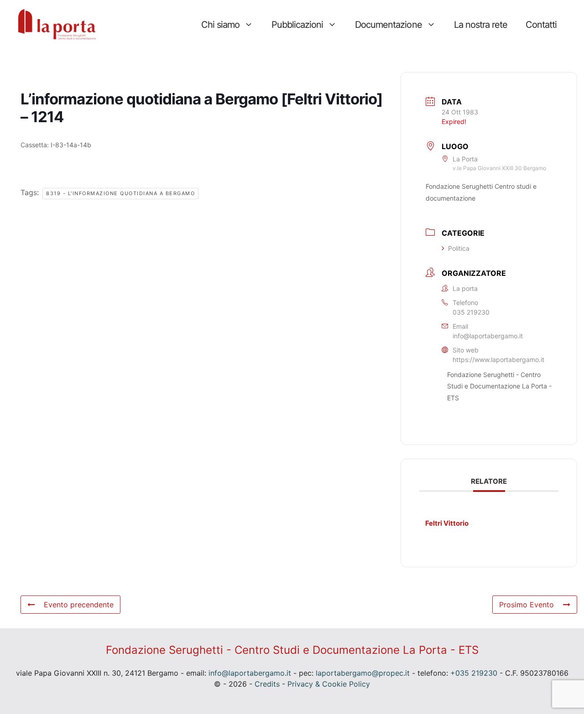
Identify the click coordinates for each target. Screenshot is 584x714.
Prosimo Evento (526, 604)
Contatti (541, 24)
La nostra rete (480, 24)
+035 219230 (473, 673)
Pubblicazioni (297, 24)
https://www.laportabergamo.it (498, 359)
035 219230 (471, 312)
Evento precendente (79, 604)
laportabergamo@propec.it (363, 673)
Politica (458, 248)
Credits (267, 683)
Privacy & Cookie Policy (328, 683)
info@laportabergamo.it (488, 336)
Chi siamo (220, 24)
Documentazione (388, 24)
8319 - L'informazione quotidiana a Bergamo (120, 193)
